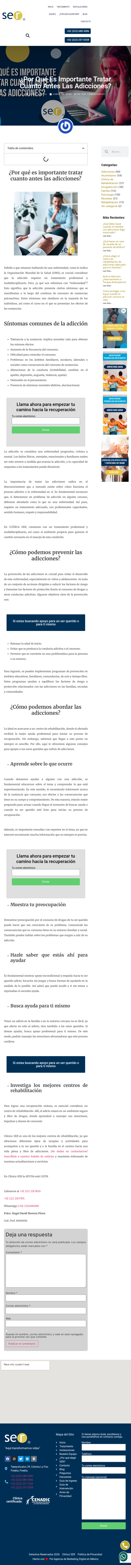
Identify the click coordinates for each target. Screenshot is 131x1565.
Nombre (11, 1293)
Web (8, 1318)
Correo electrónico (18, 1305)
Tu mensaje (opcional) (94, 1477)
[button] (27, 35)
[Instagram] (14, 1459)
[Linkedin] (27, 1459)
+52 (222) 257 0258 (22, 1487)
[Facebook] (8, 1459)
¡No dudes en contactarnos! (69, 1151)
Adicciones (108, 171)
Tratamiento (63, 7)
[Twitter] (21, 1459)
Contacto (86, 21)
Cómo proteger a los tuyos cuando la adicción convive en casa (114, 295)
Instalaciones (80, 7)
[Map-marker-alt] (34, 1459)
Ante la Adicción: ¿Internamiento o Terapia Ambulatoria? (114, 279)
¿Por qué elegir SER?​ (69, 14)
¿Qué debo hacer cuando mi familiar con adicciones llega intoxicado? (114, 228)
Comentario (14, 1252)
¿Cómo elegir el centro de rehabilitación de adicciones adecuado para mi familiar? (114, 261)
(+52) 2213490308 (28, 1206)
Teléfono (87, 1454)
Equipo (52, 14)
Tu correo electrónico (23, 416)
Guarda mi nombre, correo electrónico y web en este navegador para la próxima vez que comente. (44, 1335)
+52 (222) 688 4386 (22, 1476)
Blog (85, 14)
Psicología (107, 194)
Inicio (50, 7)
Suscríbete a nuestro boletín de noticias (29, 1156)
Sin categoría (109, 206)
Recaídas (106, 198)
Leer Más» (107, 236)
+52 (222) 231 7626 (22, 1483)
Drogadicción (109, 187)
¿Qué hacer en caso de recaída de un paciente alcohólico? (114, 244)
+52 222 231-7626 (30, 1191)
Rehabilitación (109, 202)
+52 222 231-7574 (14, 1198)
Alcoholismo (108, 175)
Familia (105, 190)
